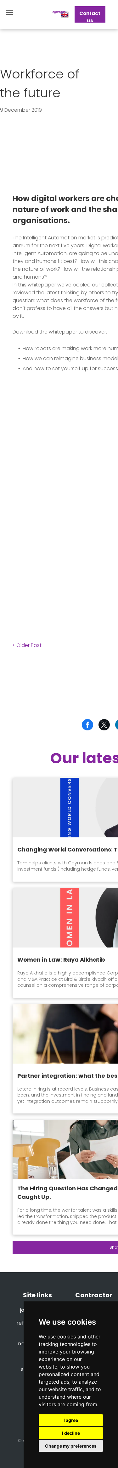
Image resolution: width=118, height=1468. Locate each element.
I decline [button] (71, 1433)
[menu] (9, 12)
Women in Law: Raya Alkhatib (61, 960)
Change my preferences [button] (71, 1446)
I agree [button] (71, 1420)
